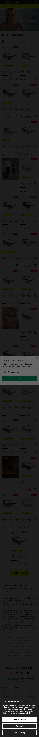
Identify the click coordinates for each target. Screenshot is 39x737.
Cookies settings (19, 733)
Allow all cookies (19, 719)
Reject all (19, 726)
